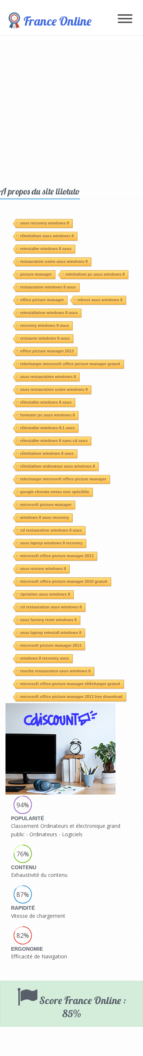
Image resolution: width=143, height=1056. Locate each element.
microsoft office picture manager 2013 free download (71, 696)
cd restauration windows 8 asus (51, 530)
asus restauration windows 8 (48, 376)
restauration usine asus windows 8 (54, 261)
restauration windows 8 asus (48, 287)
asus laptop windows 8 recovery (51, 543)
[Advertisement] (71, 110)
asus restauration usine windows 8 (54, 389)
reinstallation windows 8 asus (49, 312)
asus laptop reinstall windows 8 (50, 632)
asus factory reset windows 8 (48, 620)
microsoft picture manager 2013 (50, 645)
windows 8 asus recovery (44, 517)
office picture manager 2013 (47, 351)
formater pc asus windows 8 (47, 415)
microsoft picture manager (46, 504)
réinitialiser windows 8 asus (47, 453)
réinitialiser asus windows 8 (47, 236)
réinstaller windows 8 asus (46, 402)
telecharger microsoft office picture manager (63, 479)
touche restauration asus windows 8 (55, 671)
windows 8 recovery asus (44, 658)
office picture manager (42, 300)
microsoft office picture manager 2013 (57, 556)
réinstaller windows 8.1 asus (47, 428)
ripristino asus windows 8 (45, 594)
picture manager (36, 274)
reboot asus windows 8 (99, 300)
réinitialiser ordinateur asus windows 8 (57, 466)
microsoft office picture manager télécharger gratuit (70, 684)
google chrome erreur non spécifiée (54, 492)
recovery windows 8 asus (44, 325)
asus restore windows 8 (43, 568)
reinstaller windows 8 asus (46, 248)
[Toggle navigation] (125, 19)
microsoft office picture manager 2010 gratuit (63, 581)
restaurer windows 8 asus (45, 338)
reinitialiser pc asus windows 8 (95, 274)
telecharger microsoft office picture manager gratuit (70, 364)
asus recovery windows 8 (44, 223)
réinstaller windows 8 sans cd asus (54, 440)
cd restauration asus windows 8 (51, 607)
